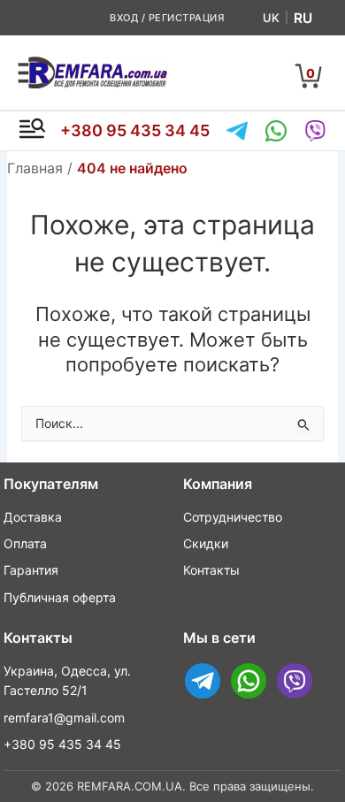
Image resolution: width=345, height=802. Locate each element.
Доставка (33, 516)
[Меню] (32, 131)
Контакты (211, 569)
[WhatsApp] (276, 130)
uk (271, 18)
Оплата (25, 543)
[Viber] (314, 130)
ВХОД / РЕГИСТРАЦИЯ (167, 17)
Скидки (205, 543)
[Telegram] (237, 130)
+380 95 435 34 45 (135, 130)
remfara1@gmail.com (64, 717)
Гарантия (31, 569)
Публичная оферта (60, 597)
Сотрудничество (232, 516)
